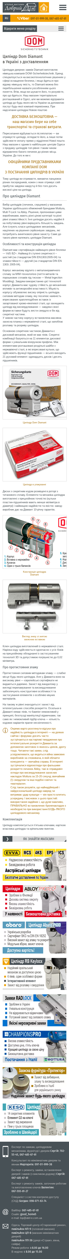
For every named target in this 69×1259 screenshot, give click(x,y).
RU (6, 18)
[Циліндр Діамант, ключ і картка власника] (34, 392)
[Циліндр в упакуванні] (34, 454)
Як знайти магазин (38, 839)
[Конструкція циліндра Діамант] (34, 542)
